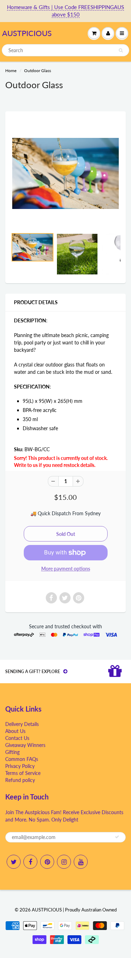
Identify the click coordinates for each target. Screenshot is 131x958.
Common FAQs (21, 759)
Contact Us (17, 738)
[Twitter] (14, 862)
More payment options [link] (65, 569)
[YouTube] (81, 862)
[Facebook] (30, 862)
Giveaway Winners (25, 745)
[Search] (120, 50)
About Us (15, 731)
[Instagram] (64, 862)
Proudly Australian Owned (91, 909)
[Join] (117, 836)
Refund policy (20, 780)
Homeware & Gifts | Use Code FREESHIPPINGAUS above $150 (65, 11)
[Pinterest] (47, 862)
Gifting (12, 752)
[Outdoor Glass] (65, 173)
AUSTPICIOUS (27, 33)
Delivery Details (22, 724)
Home (10, 70)
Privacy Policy (20, 766)
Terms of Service (23, 773)
